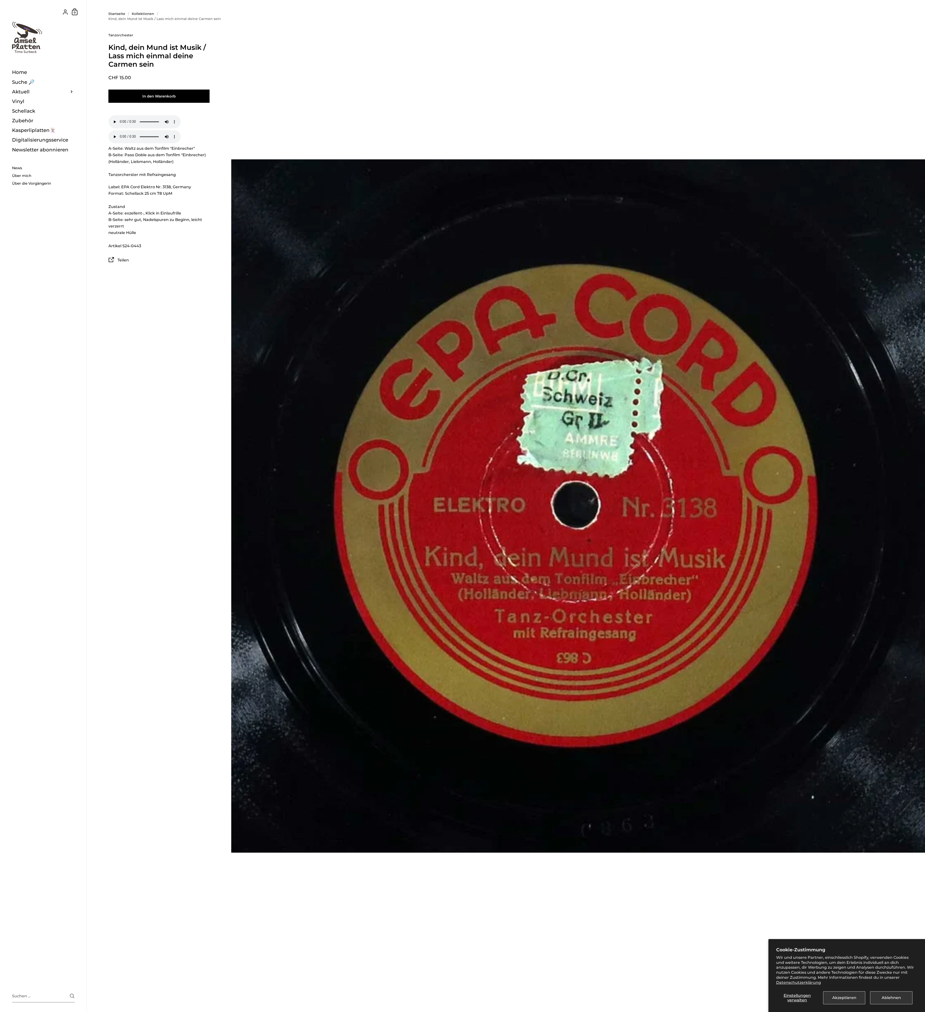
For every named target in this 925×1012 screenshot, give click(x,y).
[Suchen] (72, 996)
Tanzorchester (120, 35)
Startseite (116, 14)
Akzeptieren (844, 997)
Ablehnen (891, 997)
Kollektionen (143, 14)
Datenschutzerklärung (798, 982)
